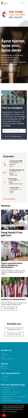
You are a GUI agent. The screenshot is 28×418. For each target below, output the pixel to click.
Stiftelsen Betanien (7, 398)
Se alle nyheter (9, 308)
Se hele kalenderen (9, 199)
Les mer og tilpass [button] (12, 411)
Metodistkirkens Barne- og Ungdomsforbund (14, 396)
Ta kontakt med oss (14, 334)
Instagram (5, 368)
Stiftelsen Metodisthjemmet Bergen (11, 400)
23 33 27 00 (4, 355)
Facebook (6, 366)
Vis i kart (5, 380)
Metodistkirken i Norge (8, 387)
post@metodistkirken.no (7, 358)
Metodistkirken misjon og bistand (11, 392)
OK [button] (4, 415)
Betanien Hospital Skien (8, 394)
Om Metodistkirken (10, 69)
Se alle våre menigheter (13, 136)
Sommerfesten (6, 389)
